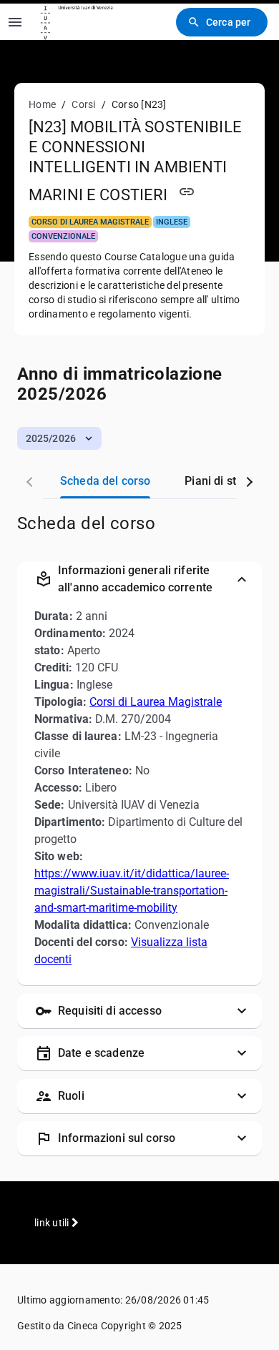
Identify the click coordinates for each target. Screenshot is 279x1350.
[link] (80, 21)
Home (42, 104)
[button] (59, 438)
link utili (53, 1222)
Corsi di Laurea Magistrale (155, 702)
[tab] (105, 481)
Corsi (83, 104)
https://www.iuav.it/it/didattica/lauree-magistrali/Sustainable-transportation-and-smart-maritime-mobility (131, 891)
